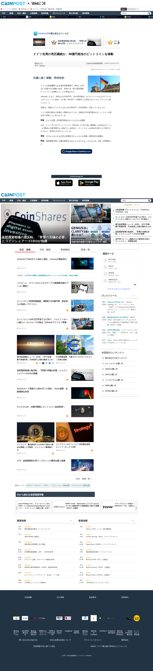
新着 (11, 13)
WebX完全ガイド (133, 9)
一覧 (133, 296)
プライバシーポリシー (93, 640)
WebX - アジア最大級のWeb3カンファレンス (109, 646)
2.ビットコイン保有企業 (60, 485)
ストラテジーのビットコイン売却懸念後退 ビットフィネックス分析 (74, 445)
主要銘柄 (33, 13)
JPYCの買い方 (111, 374)
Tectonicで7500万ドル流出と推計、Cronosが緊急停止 (42, 259)
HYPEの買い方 (111, 391)
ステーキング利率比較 (39, 9)
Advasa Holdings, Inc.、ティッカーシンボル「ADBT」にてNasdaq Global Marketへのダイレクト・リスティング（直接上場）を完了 (122, 307)
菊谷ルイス (39, 63)
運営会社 (124, 640)
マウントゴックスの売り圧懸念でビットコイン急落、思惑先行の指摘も (74, 136)
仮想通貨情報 (98, 63)
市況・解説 (21, 13)
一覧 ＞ (148, 205)
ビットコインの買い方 (114, 363)
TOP (3, 13)
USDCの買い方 (111, 369)
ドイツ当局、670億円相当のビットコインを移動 (65, 120)
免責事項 (92, 597)
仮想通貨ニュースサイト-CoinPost (80, 655)
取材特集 (44, 13)
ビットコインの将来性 (9, 9)
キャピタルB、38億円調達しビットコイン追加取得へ (41, 407)
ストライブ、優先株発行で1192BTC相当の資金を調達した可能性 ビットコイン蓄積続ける (35, 447)
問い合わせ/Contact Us (28, 640)
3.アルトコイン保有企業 (80, 485)
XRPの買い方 (110, 385)
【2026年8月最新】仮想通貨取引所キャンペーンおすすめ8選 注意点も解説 (51, 275)
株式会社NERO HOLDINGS (117, 317)
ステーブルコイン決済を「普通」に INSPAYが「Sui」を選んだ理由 (122, 332)
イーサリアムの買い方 (114, 380)
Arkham (42, 65)
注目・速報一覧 (83, 479)
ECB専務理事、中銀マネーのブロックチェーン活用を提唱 (74, 358)
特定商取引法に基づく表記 (44, 646)
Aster (109, 340)
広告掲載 (28, 597)
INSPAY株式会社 (113, 330)
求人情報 (60, 597)
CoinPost (89, 63)
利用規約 (124, 597)
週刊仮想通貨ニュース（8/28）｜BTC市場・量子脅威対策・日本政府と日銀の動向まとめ (35, 358)
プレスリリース (59, 13)
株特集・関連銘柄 (56, 9)
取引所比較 (73, 13)
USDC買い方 (24, 9)
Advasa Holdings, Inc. (115, 302)
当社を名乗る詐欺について (60, 640)
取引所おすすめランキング (116, 358)
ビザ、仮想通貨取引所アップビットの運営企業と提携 (41, 461)
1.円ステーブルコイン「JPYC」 (38, 485)
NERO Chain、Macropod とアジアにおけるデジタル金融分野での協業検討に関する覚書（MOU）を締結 (82, 506)
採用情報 (85, 13)
